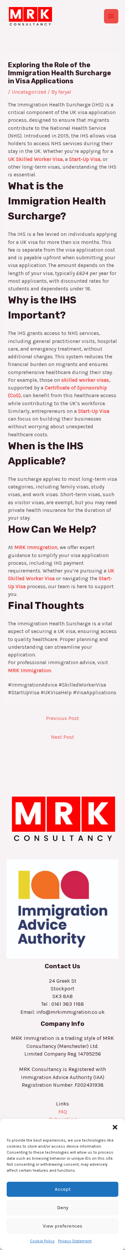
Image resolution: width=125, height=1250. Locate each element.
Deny (62, 1207)
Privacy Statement (75, 1241)
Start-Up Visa (84, 159)
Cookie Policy (42, 1241)
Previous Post (62, 718)
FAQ (62, 1112)
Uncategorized (29, 92)
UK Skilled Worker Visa (35, 159)
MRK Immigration (35, 547)
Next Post (62, 737)
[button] (115, 1127)
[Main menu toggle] (111, 16)
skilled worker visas (85, 380)
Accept (63, 1189)
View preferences (62, 1226)
